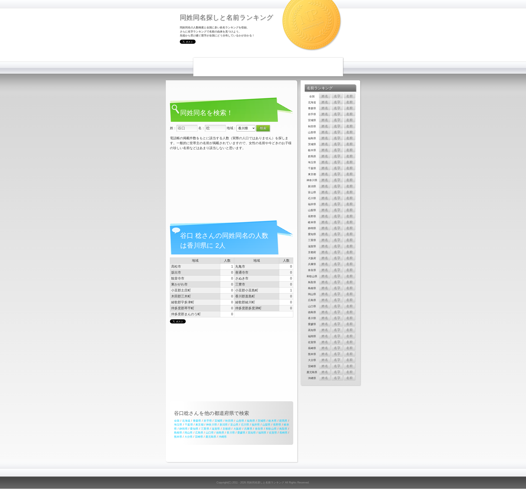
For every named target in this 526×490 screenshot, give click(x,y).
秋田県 (229, 420)
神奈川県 (211, 424)
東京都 (199, 424)
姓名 (325, 96)
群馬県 (283, 420)
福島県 (251, 420)
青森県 (197, 420)
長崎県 (283, 432)
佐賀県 (273, 432)
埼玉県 (178, 424)
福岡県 (262, 432)
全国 (177, 420)
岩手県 (208, 420)
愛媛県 (241, 432)
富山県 (234, 424)
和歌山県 (271, 428)
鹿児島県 (210, 436)
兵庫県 (248, 428)
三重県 (205, 428)
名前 (349, 96)
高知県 (252, 432)
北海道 (186, 420)
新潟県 (224, 424)
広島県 (199, 432)
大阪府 (237, 428)
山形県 (240, 420)
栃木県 (272, 420)
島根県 (178, 432)
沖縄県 (223, 436)
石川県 (245, 424)
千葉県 (189, 424)
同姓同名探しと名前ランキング (226, 17)
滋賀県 (216, 428)
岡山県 (189, 432)
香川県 (231, 432)
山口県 (210, 432)
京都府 (227, 428)
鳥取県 (283, 428)
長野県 (277, 424)
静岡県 (183, 428)
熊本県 (178, 436)
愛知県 (194, 428)
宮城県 (219, 420)
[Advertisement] (268, 67)
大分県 (189, 436)
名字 (337, 96)
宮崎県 (199, 436)
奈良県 (259, 428)
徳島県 (220, 432)
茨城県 (262, 420)
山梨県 (266, 424)
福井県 (256, 424)
